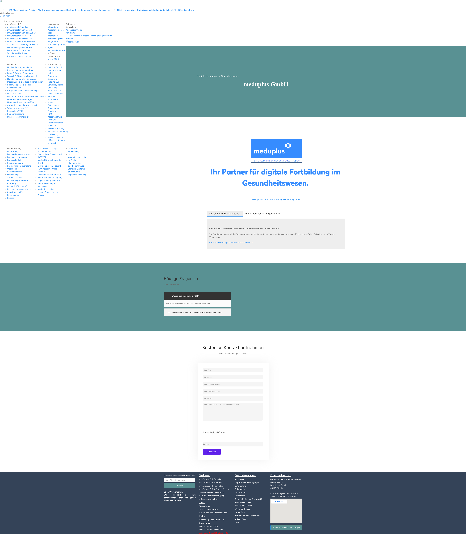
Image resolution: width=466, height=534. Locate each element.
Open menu (5, 16)
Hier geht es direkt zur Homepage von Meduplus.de (276, 199)
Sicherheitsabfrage (214, 432)
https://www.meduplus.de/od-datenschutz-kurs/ (231, 242)
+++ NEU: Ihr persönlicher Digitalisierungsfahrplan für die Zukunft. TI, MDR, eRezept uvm (153, 10)
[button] (14, 21)
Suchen (3, 13)
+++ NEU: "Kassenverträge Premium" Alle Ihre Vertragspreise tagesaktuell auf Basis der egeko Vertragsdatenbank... (56, 10)
